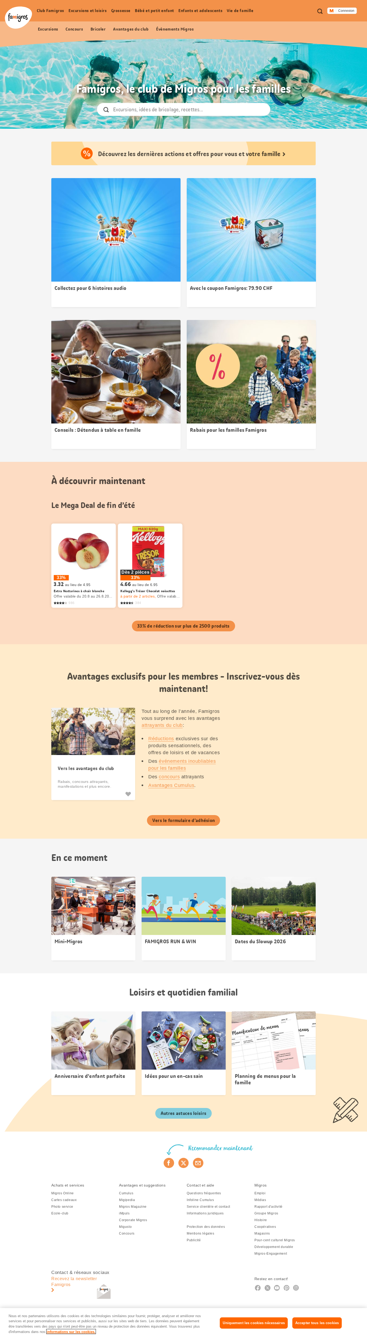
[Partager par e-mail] (198, 1163)
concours (169, 776)
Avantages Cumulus (171, 785)
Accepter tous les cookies (317, 1323)
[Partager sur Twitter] (183, 1163)
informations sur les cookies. (71, 1331)
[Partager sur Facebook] (169, 1163)
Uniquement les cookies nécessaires (254, 1323)
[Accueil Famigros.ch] (18, 17)
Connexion (346, 11)
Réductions (161, 738)
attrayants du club (162, 725)
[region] (183, 1322)
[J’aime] (129, 794)
